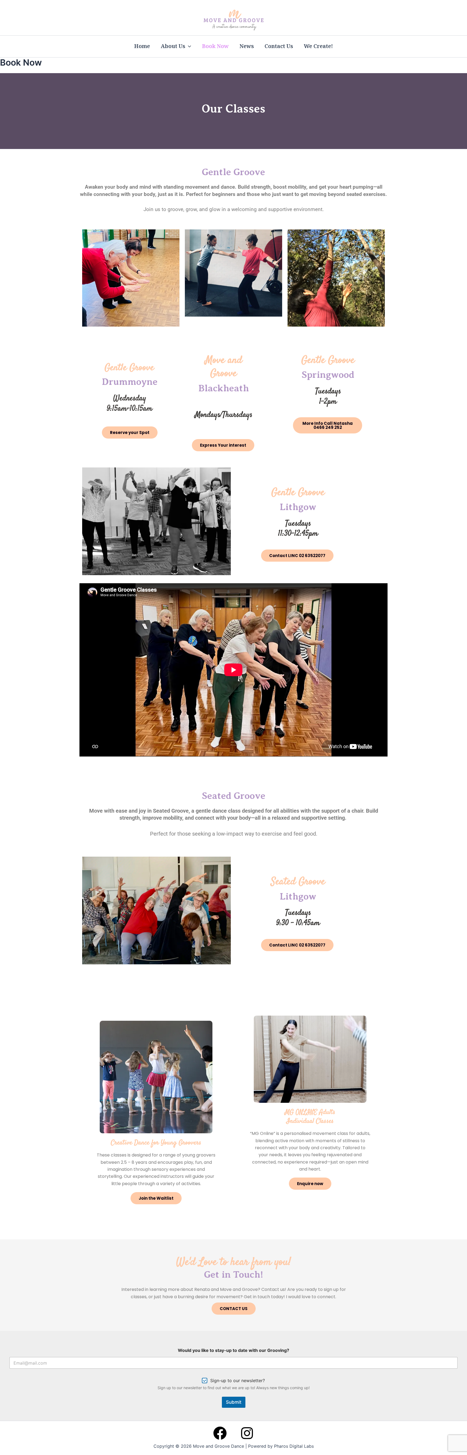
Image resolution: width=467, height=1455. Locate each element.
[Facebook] (220, 1433)
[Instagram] (247, 1433)
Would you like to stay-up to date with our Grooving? (233, 1350)
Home (142, 46)
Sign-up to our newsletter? (237, 1380)
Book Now (215, 46)
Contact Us (279, 46)
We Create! (318, 46)
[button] (188, 46)
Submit (233, 1402)
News (246, 46)
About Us (173, 46)
